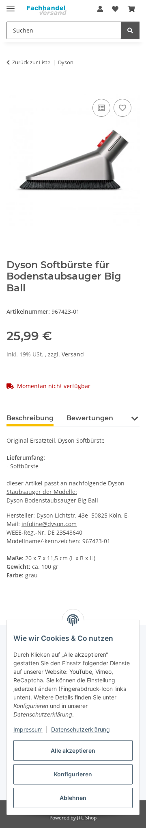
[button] (100, 9)
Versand (73, 354)
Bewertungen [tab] (90, 418)
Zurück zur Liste (31, 62)
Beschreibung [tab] (30, 418)
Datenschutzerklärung (80, 729)
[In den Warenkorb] (12, 87)
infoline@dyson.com (49, 524)
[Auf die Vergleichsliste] (101, 108)
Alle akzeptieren (73, 750)
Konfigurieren (73, 774)
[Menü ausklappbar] (10, 5)
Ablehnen (73, 797)
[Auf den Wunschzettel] (122, 108)
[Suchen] (130, 30)
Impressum (28, 729)
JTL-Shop (87, 817)
